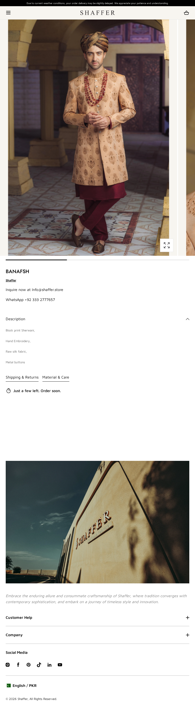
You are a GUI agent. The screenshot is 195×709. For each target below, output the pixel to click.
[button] (9, 13)
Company (14, 635)
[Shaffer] (97, 12)
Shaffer (23, 699)
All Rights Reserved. (43, 699)
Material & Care (55, 377)
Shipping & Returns (22, 377)
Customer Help (19, 617)
